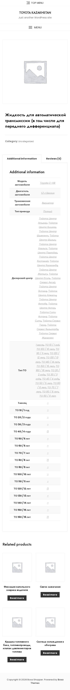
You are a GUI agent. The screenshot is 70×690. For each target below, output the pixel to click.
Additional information (22, 158)
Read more (17, 598)
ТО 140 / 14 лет (50, 362)
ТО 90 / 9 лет (47, 396)
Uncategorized (26, 141)
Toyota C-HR (47, 183)
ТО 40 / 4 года (50, 378)
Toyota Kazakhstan (35, 12)
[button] (35, 27)
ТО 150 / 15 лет (46, 366)
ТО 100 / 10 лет (46, 349)
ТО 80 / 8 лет (50, 391)
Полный (47, 211)
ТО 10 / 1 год (52, 345)
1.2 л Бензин (48, 193)
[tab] (22, 159)
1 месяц (40, 345)
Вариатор (48, 203)
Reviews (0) (53, 158)
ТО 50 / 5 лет (43, 383)
